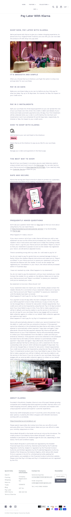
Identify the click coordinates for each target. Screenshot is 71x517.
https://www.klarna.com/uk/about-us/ (23, 421)
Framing (7, 477)
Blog (6, 487)
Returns (7, 482)
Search (7, 475)
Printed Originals (13, 513)
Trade (7, 485)
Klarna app (40, 165)
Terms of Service (10, 494)
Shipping (8, 480)
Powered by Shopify (24, 513)
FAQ (38, 225)
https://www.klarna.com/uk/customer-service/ (27, 229)
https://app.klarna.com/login (35, 167)
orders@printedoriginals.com (41, 483)
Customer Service (19, 169)
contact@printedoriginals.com (42, 477)
